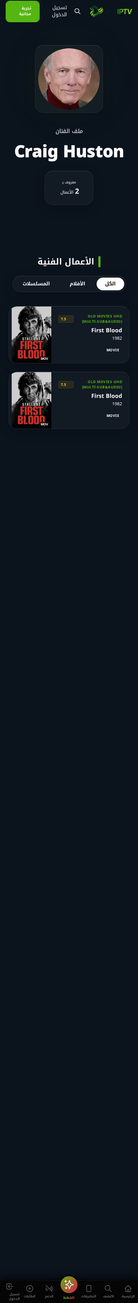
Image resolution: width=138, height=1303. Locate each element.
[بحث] (77, 11)
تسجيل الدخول (59, 11)
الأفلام (77, 284)
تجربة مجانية (25, 11)
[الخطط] (69, 1285)
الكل (110, 284)
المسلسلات (36, 284)
